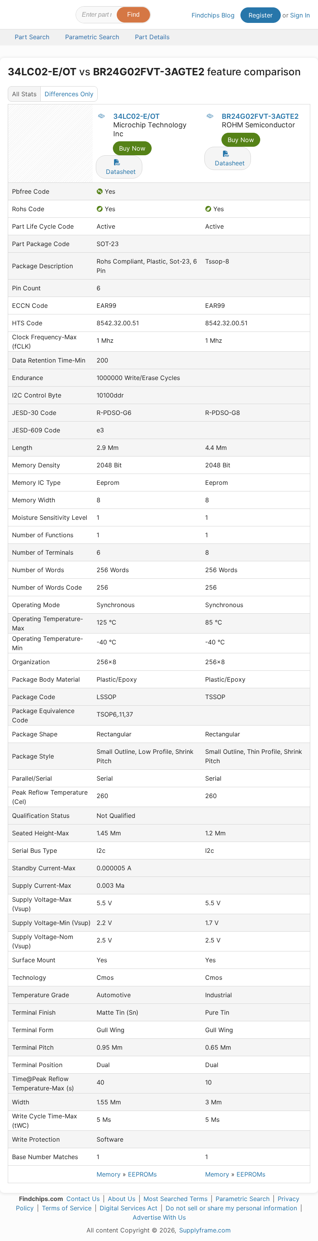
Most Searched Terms (175, 1199)
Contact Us (83, 1199)
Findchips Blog (213, 15)
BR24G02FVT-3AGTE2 (260, 116)
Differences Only (69, 94)
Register (261, 15)
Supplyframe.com (205, 1230)
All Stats (24, 94)
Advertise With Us (159, 1217)
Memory (109, 1174)
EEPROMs (142, 1174)
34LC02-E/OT (136, 116)
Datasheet (121, 171)
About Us (121, 1199)
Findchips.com (14, 16)
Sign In (300, 15)
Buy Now (132, 148)
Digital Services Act (128, 1208)
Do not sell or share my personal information (231, 1208)
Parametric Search (243, 1199)
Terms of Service (67, 1208)
